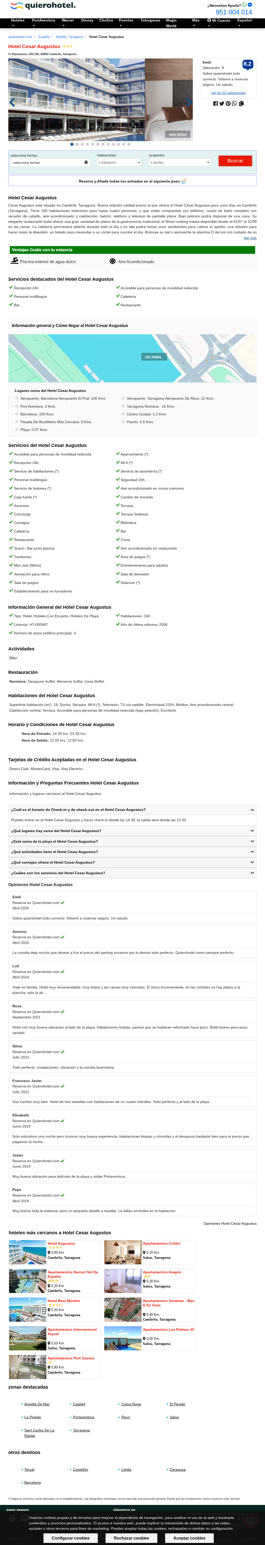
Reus (125, 1417)
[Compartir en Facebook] (215, 103)
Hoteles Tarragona (69, 37)
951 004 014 (234, 12)
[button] (71, 144)
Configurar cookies (71, 1538)
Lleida (126, 1469)
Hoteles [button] (18, 20)
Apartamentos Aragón (162, 1272)
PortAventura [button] (43, 20)
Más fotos (178, 134)
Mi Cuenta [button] (220, 20)
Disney (87, 20)
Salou (174, 1417)
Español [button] (244, 20)
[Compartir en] (241, 103)
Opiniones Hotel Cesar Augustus (230, 1223)
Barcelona (32, 1483)
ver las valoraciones (228, 93)
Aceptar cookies (189, 1538)
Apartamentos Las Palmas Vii (168, 1329)
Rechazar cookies (131, 1538)
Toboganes (150, 20)
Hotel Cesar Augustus (106, 37)
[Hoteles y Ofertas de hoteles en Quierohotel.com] (43, 5)
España (44, 37)
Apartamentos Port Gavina (71, 1358)
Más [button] (196, 20)
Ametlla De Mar (37, 1404)
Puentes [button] (126, 20)
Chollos (106, 20)
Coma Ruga (131, 1404)
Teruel (29, 1469)
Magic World (171, 23)
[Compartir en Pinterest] (228, 103)
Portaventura (83, 1417)
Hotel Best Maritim (64, 1301)
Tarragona (81, 1430)
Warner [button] (68, 20)
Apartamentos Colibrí (161, 1243)
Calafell (79, 1404)
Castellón (80, 1469)
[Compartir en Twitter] (221, 103)
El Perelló (177, 1404)
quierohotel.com (20, 37)
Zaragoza (178, 1469)
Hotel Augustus (61, 1243)
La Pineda (32, 1417)
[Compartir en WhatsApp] (234, 103)
